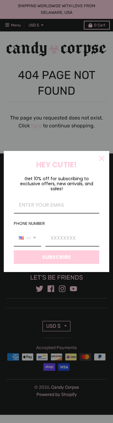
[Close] (101, 158)
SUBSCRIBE (56, 257)
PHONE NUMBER (29, 223)
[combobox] (27, 238)
